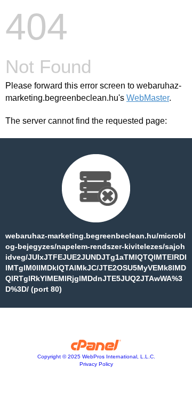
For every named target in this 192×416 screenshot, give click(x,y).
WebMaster (147, 97)
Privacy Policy (96, 364)
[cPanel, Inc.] (96, 347)
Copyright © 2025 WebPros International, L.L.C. (96, 356)
